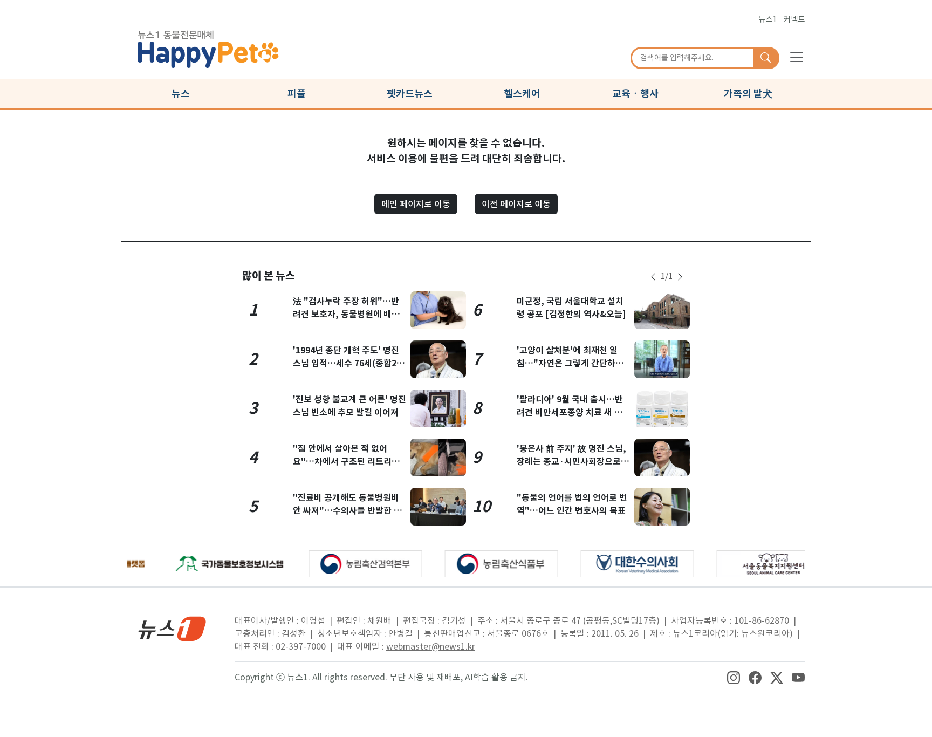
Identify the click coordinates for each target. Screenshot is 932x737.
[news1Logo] (172, 628)
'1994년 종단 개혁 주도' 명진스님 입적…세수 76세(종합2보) (346, 363)
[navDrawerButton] (797, 56)
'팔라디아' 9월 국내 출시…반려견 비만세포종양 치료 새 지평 (570, 412)
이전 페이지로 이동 (516, 204)
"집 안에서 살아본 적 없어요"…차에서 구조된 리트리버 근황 (346, 461)
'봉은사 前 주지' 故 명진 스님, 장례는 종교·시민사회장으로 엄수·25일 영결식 (571, 461)
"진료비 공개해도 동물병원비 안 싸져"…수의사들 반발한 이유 (347, 510)
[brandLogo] (208, 47)
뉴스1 (767, 19)
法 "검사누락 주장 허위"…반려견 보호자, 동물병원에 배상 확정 (346, 314)
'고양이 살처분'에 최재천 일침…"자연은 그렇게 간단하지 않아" (570, 363)
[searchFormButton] (765, 58)
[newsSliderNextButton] (680, 277)
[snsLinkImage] (733, 677)
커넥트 (794, 19)
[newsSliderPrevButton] (653, 277)
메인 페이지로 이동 (415, 204)
